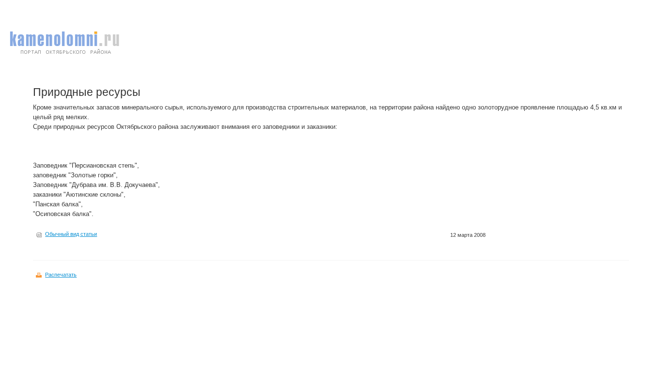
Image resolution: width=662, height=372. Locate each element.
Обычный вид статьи (71, 234)
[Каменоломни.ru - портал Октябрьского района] (64, 57)
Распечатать (61, 275)
